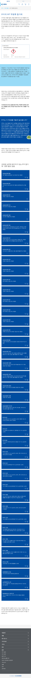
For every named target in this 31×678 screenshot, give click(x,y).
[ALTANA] (18, 675)
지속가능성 (4, 641)
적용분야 (4, 632)
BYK (2, 8)
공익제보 (4, 668)
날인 (3, 666)
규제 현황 (6, 8)
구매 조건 (4, 662)
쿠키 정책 (4, 654)
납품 (3, 664)
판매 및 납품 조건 (5, 658)
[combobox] (27, 178)
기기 (23, 1)
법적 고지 (4, 656)
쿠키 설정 (4, 652)
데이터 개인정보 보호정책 (7, 660)
